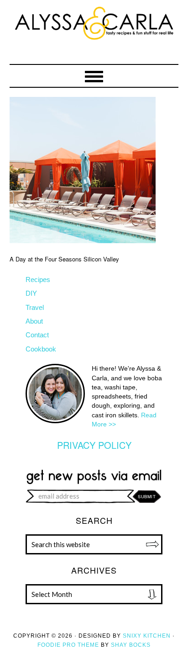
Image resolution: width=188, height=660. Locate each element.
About (34, 321)
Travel (35, 307)
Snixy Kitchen (147, 636)
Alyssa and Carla (94, 39)
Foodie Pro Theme (68, 645)
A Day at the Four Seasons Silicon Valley (64, 259)
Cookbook (41, 349)
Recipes (38, 279)
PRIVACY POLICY (94, 445)
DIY (31, 293)
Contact (37, 335)
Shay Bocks (131, 645)
